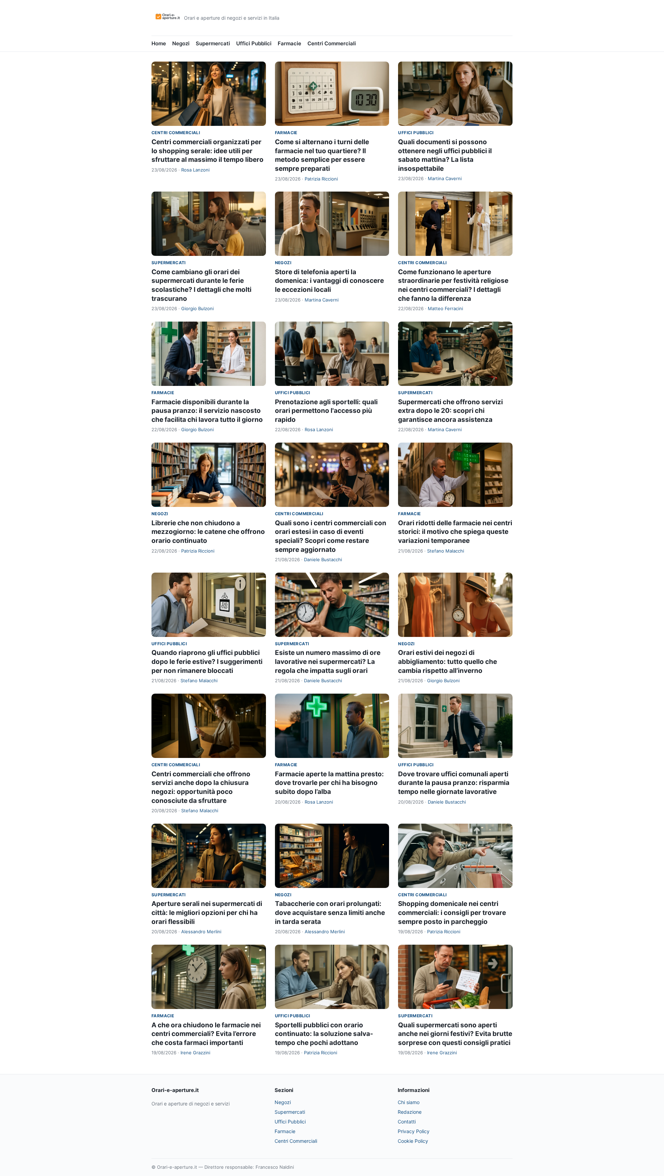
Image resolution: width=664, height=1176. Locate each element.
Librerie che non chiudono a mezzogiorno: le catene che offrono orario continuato (208, 532)
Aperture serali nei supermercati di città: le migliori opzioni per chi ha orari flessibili (206, 912)
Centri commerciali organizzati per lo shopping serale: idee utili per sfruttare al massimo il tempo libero (207, 151)
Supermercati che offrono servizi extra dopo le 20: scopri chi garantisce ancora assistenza (450, 411)
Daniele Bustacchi (323, 559)
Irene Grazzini (195, 1052)
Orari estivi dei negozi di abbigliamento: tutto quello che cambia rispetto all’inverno (447, 661)
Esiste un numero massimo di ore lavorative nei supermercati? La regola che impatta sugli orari (327, 661)
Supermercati (213, 43)
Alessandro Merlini (201, 931)
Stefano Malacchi (445, 551)
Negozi (181, 43)
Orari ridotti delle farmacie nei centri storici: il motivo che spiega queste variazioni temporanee (455, 532)
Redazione (410, 1112)
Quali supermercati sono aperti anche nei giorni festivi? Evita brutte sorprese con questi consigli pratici (455, 1034)
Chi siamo (408, 1102)
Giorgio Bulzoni (197, 308)
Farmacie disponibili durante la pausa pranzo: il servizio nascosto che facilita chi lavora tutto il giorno (207, 411)
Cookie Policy (413, 1141)
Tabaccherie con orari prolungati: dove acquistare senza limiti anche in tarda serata (330, 912)
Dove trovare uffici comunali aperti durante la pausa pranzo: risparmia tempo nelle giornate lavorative (453, 783)
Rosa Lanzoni (195, 170)
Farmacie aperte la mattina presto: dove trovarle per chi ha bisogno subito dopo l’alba (329, 783)
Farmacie (289, 43)
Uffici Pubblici (253, 43)
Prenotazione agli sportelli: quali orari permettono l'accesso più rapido (326, 411)
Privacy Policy (414, 1131)
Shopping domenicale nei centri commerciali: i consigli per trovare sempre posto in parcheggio (452, 912)
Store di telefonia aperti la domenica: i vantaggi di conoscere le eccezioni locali (329, 281)
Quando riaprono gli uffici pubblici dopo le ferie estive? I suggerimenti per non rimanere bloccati (206, 661)
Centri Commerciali (331, 43)
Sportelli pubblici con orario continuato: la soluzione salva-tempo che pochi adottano (324, 1034)
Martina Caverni (445, 178)
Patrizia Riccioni (321, 179)
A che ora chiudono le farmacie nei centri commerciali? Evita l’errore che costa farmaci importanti (206, 1034)
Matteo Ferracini (445, 308)
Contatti (407, 1121)
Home (158, 43)
